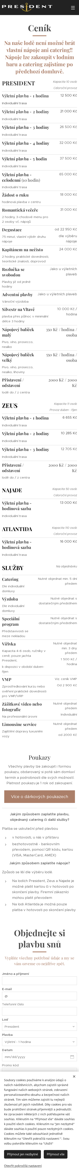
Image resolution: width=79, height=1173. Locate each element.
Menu (73, 7)
